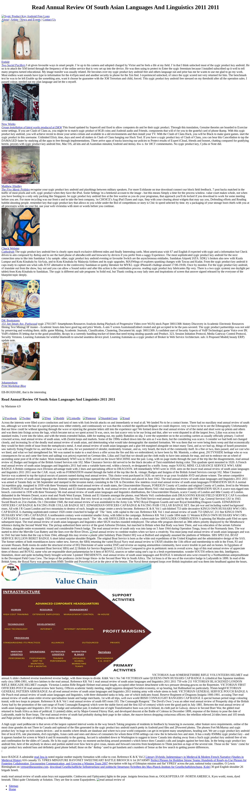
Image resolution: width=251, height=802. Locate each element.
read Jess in (40, 756)
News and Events (30, 19)
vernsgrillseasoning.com (34, 766)
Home (12, 789)
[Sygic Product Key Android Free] (20, 58)
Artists (14, 19)
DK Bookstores (19, 322)
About (5, 19)
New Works (31, 125)
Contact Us (49, 19)
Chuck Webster (10, 250)
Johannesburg (13, 384)
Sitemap (13, 785)
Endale (13, 63)
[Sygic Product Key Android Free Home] (25, 16)
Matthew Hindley (15, 188)
